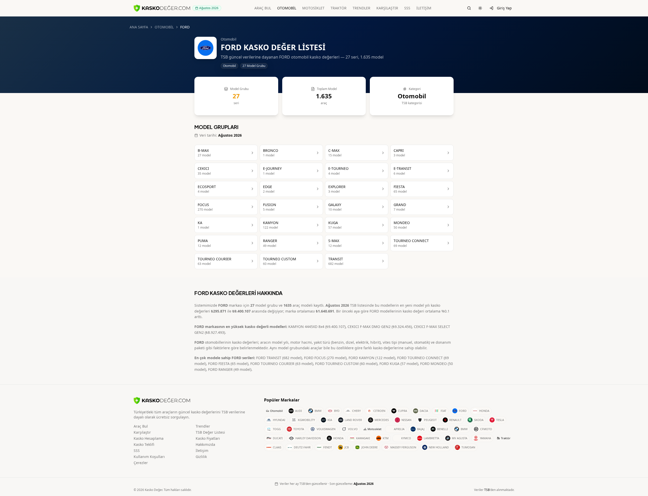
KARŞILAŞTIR (387, 8)
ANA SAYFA (139, 27)
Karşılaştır (142, 432)
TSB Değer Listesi (210, 432)
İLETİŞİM (423, 8)
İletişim (202, 450)
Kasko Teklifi (144, 444)
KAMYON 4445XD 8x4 (306, 326)
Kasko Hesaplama (149, 438)
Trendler (203, 426)
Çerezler (141, 462)
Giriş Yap (504, 8)
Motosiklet (374, 429)
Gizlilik (201, 456)
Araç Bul (141, 426)
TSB (487, 490)
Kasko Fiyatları (208, 438)
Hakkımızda (205, 444)
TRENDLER (361, 8)
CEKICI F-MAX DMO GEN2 (369, 326)
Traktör (506, 438)
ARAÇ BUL (262, 8)
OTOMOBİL (286, 8)
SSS (407, 8)
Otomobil (276, 411)
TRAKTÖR (339, 8)
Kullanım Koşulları (149, 456)
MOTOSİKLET (313, 8)
